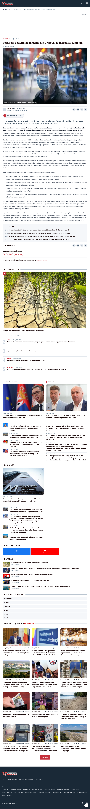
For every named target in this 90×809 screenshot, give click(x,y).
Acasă (6, 9)
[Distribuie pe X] (85, 109)
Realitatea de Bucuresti (69, 792)
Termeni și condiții (12, 779)
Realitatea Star (26, 789)
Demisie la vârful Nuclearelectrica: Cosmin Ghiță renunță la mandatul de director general (39, 230)
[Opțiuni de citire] (86, 805)
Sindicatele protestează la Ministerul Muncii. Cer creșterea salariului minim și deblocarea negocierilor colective (26, 530)
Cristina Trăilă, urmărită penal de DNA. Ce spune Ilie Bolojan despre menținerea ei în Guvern (65, 416)
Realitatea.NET (5, 789)
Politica (9, 340)
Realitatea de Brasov (50, 789)
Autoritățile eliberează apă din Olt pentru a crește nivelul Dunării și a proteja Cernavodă (73, 717)
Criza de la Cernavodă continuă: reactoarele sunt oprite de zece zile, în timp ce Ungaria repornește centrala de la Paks (16, 686)
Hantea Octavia (19, 108)
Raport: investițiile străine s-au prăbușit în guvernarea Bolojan (28, 351)
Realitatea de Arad (18, 792)
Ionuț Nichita (26, 648)
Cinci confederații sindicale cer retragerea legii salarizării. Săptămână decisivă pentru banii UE (44, 750)
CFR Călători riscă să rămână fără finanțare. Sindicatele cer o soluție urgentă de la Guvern (39, 239)
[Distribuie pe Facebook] (77, 109)
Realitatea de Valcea (37, 789)
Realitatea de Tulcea (7, 795)
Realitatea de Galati (7, 792)
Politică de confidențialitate (26, 779)
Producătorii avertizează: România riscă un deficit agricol (45, 716)
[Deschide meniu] (87, 3)
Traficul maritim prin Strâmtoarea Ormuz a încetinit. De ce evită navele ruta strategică (36, 369)
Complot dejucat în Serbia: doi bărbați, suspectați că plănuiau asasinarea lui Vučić (23, 416)
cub (5, 255)
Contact (4, 779)
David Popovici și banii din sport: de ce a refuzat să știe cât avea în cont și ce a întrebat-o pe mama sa (24, 454)
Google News (42, 260)
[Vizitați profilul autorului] (4, 109)
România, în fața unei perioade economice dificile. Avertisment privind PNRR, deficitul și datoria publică (44, 654)
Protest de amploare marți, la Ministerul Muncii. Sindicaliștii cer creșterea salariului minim (44, 685)
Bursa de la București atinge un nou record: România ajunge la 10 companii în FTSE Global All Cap (42, 236)
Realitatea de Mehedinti (45, 792)
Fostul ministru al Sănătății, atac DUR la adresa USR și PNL (25, 360)
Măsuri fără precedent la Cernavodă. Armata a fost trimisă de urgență (73, 749)
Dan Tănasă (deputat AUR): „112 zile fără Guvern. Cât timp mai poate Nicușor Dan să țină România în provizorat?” (66, 437)
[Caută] (81, 3)
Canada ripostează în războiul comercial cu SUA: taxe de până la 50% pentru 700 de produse (39, 233)
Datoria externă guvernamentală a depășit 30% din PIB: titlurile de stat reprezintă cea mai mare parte (73, 685)
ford (10, 255)
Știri (12, 9)
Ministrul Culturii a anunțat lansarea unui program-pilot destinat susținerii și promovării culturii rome (41, 342)
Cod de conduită (39, 779)
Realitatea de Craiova (80, 648)
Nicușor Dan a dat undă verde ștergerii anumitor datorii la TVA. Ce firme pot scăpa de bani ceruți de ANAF (65, 428)
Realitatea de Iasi (57, 792)
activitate (18, 255)
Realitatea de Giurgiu (82, 792)
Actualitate (10, 367)
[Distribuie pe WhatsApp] (81, 109)
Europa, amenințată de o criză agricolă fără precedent (23, 331)
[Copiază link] (74, 109)
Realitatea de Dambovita (31, 792)
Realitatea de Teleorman (63, 789)
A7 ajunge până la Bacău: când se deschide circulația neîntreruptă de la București (25, 436)
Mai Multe (45, 757)
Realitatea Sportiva (16, 789)
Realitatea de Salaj (75, 789)
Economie (18, 9)
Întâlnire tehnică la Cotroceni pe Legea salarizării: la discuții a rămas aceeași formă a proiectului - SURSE (73, 654)
